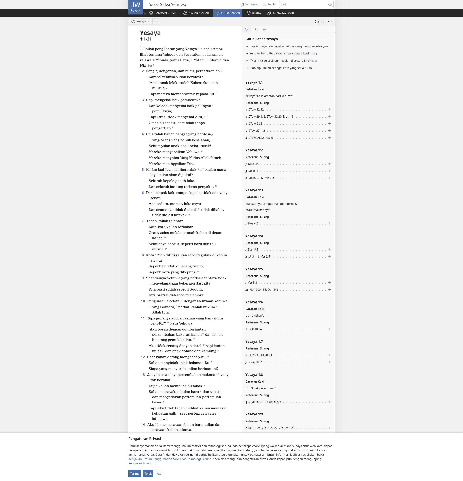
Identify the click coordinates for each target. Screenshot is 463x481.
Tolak (148, 474)
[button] (196, 13)
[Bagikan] (323, 21)
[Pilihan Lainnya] (330, 21)
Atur (160, 474)
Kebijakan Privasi (140, 463)
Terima (134, 474)
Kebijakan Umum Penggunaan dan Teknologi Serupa (169, 459)
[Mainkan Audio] (317, 21)
